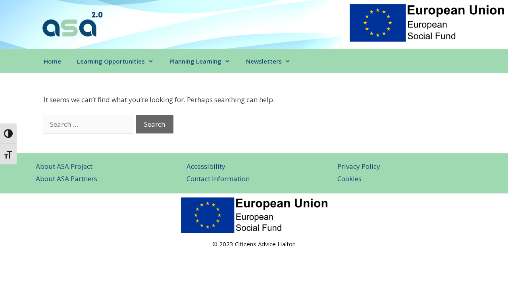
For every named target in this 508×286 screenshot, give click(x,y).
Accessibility (206, 166)
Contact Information (218, 178)
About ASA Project (64, 166)
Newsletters (264, 61)
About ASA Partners (66, 178)
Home (52, 61)
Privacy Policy (358, 166)
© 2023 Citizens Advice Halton (254, 244)
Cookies (349, 178)
